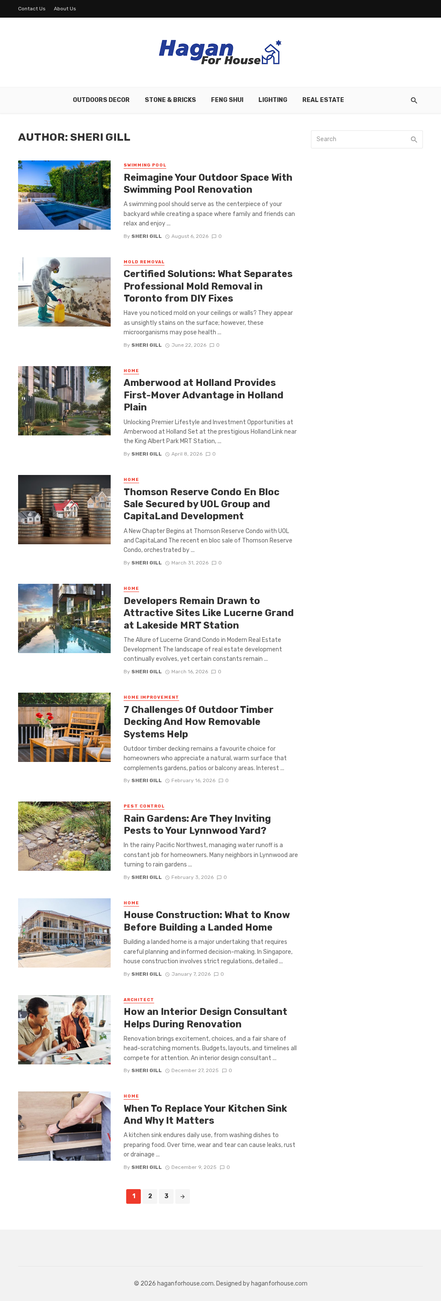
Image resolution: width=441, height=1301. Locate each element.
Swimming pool (145, 165)
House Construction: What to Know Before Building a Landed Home (207, 920)
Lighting (272, 100)
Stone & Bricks (170, 100)
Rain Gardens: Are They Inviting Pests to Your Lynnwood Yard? (197, 824)
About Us (65, 9)
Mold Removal (144, 262)
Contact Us (32, 9)
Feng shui (227, 100)
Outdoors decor (101, 100)
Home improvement (151, 697)
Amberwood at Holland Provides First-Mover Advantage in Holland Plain (203, 395)
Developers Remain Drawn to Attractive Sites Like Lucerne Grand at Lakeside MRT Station (209, 613)
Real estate (323, 100)
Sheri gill (146, 236)
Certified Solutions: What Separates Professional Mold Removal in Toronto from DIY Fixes (208, 286)
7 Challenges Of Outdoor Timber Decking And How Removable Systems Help (198, 722)
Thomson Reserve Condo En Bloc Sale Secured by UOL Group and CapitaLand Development (202, 504)
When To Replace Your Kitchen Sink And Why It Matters (205, 1114)
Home (131, 370)
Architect (139, 999)
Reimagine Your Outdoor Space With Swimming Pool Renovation (208, 183)
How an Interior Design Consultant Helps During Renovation (205, 1017)
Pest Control (144, 806)
